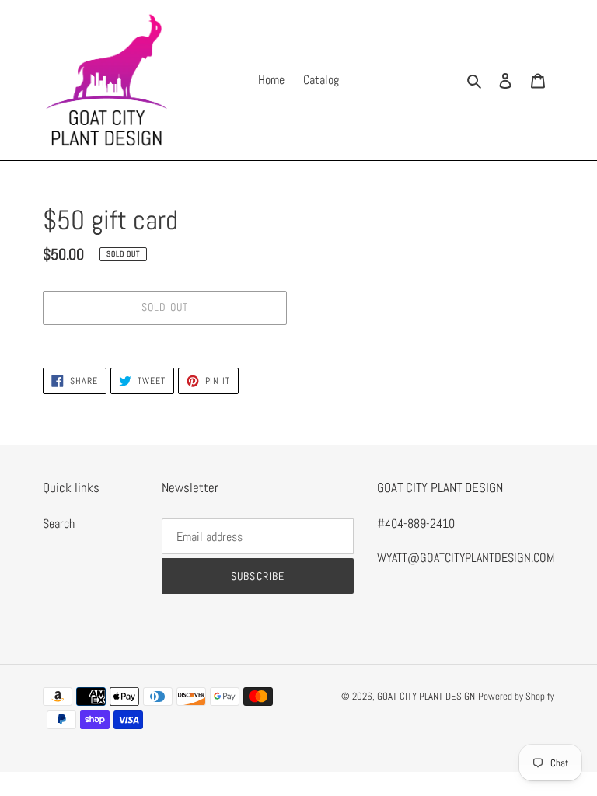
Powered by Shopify (516, 696)
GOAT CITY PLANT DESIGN (426, 696)
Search (59, 523)
